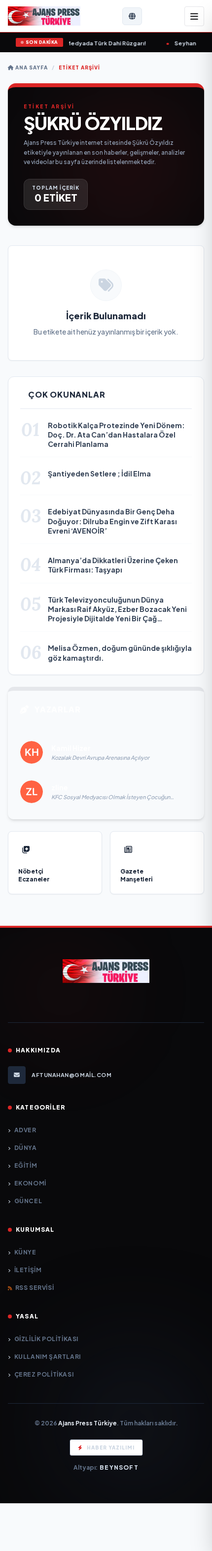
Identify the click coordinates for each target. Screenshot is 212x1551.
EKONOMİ (30, 1183)
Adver (25, 1130)
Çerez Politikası (43, 1374)
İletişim (27, 1270)
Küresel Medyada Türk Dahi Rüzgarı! (76, 43)
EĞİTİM (25, 1165)
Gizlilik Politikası (46, 1339)
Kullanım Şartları (47, 1356)
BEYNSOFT (119, 1467)
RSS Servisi (34, 1287)
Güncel (28, 1201)
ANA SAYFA (31, 67)
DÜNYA (25, 1147)
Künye (25, 1252)
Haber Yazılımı (111, 1447)
